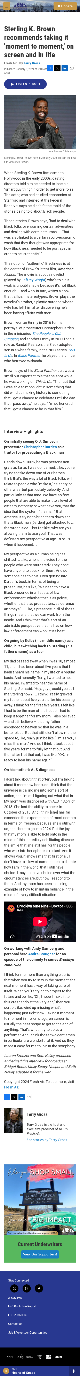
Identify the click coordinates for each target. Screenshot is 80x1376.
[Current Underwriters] (40, 1199)
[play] (6, 1371)
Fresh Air (11, 1087)
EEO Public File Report (22, 1306)
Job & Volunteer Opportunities (27, 1332)
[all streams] (74, 1371)
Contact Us (15, 1323)
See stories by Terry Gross (47, 1140)
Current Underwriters (40, 1244)
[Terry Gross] (13, 1120)
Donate (67, 6)
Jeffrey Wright (33, 280)
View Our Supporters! (40, 1254)
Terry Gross (32, 63)
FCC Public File (17, 1315)
